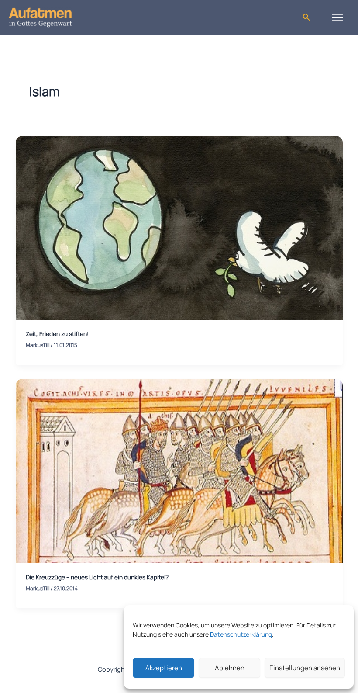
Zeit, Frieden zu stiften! (57, 333)
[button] (306, 17)
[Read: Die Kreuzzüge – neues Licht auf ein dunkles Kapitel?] (179, 470)
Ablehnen (229, 667)
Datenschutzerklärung (241, 634)
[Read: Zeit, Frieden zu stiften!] (179, 227)
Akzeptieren (163, 667)
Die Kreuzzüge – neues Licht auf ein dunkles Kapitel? (97, 577)
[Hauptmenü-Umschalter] (337, 17)
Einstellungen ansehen (304, 667)
